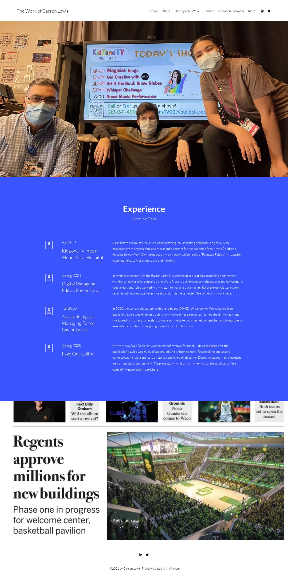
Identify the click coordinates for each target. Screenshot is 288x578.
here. (228, 293)
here (155, 369)
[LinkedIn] (263, 11)
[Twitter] (269, 11)
